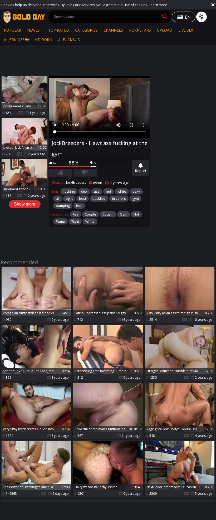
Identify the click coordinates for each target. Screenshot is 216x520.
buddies (99, 198)
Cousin (108, 214)
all (58, 198)
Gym (123, 214)
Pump (60, 221)
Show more (24, 204)
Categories (86, 30)
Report (140, 170)
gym (135, 198)
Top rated (58, 30)
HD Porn (43, 39)
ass (97, 191)
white (121, 191)
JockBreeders (76, 182)
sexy (136, 191)
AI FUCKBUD (69, 39)
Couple (90, 214)
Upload (164, 30)
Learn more (158, 4)
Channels (113, 30)
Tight (75, 221)
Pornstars (140, 30)
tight (69, 198)
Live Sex (185, 30)
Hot (136, 214)
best (82, 198)
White (90, 221)
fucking (69, 191)
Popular (12, 30)
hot (108, 191)
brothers (119, 198)
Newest (34, 30)
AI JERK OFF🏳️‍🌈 (16, 39)
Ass (75, 214)
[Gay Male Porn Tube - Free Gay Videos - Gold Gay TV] (24, 17)
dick (84, 191)
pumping (63, 205)
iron (79, 205)
